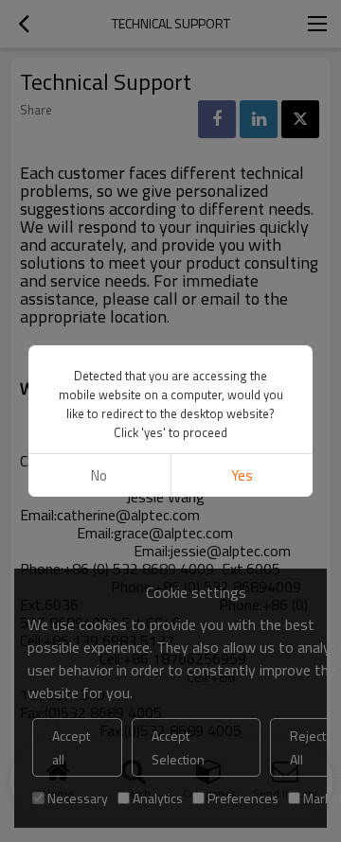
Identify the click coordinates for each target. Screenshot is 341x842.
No (99, 475)
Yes (242, 475)
